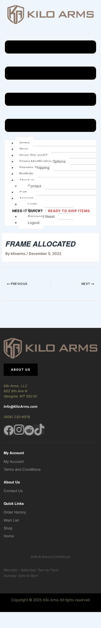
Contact (34, 186)
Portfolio (26, 174)
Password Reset (41, 216)
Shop (23, 149)
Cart (22, 192)
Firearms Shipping (34, 167)
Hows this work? (33, 155)
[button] (50, 87)
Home (24, 143)
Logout (33, 222)
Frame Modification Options (42, 161)
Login (32, 204)
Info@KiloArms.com (21, 406)
